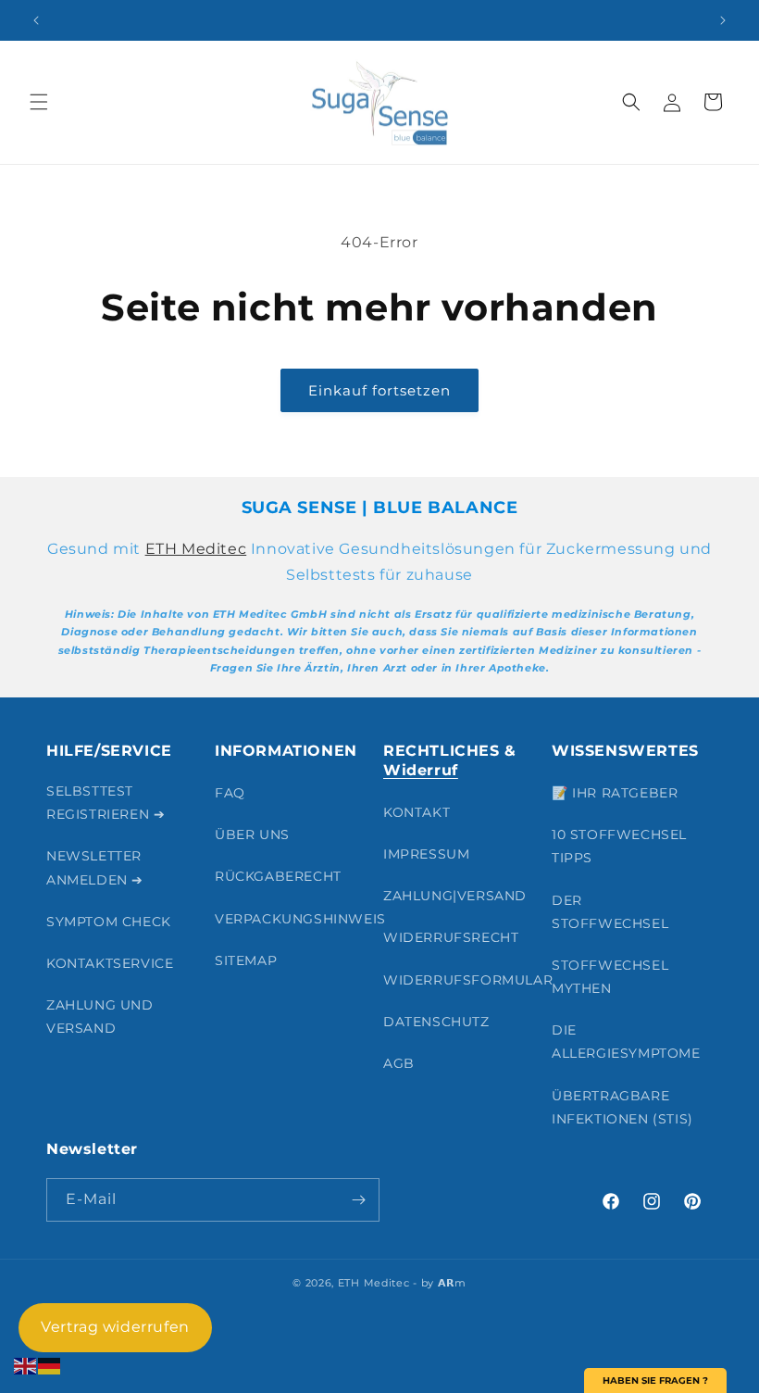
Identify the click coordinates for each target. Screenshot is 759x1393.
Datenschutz (436, 1021)
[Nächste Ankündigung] (723, 20)
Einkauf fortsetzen (379, 390)
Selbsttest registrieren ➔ (105, 802)
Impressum (426, 854)
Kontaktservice (109, 963)
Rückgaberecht (278, 876)
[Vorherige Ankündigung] (36, 20)
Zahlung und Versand (100, 1016)
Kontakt (416, 812)
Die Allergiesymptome (626, 1041)
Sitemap (246, 960)
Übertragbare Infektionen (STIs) (622, 1107)
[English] (26, 1365)
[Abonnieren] (358, 1200)
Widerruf (420, 770)
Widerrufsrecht (450, 937)
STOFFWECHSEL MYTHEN (610, 977)
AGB (399, 1063)
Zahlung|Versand (455, 895)
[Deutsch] (50, 1365)
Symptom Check (108, 921)
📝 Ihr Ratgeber (615, 792)
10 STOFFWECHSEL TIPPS (619, 846)
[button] (39, 102)
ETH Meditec (196, 549)
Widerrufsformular (468, 980)
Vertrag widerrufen (115, 1327)
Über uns (252, 834)
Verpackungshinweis (300, 918)
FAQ (230, 792)
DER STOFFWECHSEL (610, 912)
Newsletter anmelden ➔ (94, 867)
